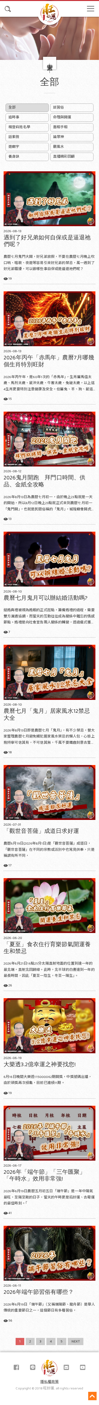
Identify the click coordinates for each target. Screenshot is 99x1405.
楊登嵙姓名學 (19, 127)
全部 (12, 107)
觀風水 (58, 147)
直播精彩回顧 (64, 157)
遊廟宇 (13, 147)
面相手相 (60, 127)
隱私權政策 (49, 1382)
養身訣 (13, 157)
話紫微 (13, 137)
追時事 (13, 117)
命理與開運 (62, 117)
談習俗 (58, 107)
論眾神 (58, 137)
